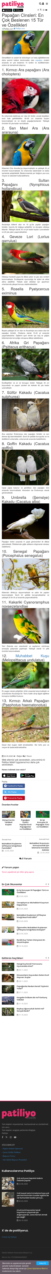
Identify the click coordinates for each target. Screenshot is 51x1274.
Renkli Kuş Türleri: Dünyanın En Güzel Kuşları (31, 941)
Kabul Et (42, 1263)
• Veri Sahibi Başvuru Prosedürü (14, 1159)
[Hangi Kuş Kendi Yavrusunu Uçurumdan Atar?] (8, 967)
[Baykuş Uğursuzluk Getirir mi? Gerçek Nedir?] (8, 1012)
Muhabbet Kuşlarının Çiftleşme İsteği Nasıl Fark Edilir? (12, 845)
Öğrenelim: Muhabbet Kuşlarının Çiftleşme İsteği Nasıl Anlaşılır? (32, 928)
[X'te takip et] (6, 1137)
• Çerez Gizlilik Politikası (11, 1152)
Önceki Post (6, 840)
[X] (41, 10)
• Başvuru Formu (8, 1156)
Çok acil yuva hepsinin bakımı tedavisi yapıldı (30, 1179)
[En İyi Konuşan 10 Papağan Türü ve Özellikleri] (42, 814)
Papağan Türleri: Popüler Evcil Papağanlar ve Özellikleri (25, 824)
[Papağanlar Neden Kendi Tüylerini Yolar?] (8, 989)
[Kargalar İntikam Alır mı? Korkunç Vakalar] (8, 1000)
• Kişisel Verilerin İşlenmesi (12, 1148)
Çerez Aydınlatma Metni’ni (37, 1268)
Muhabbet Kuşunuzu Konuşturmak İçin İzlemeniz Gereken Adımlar (39, 846)
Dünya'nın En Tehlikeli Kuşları (8, 822)
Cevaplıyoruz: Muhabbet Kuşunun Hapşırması (33, 904)
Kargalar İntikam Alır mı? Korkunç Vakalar (32, 998)
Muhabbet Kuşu (32, 655)
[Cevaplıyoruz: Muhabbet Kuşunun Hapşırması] (8, 905)
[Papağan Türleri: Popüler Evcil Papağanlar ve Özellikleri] (25, 814)
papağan (39, 60)
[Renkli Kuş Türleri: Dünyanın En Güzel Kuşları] (8, 942)
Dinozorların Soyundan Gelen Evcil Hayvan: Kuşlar (33, 976)
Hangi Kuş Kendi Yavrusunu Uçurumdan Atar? (29, 965)
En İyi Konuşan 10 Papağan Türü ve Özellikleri (42, 823)
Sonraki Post (44, 839)
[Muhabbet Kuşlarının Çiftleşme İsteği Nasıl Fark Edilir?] (8, 917)
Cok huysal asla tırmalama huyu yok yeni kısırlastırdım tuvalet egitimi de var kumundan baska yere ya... (33, 1195)
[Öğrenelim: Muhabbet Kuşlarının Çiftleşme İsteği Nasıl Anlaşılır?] (8, 929)
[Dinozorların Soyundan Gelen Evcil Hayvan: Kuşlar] (8, 978)
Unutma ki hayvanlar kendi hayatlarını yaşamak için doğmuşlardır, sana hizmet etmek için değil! (32, 1213)
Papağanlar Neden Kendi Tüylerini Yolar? (33, 987)
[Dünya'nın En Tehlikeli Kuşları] (8, 814)
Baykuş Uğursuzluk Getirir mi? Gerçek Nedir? (30, 1010)
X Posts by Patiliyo (9, 1237)
